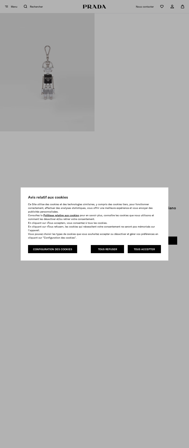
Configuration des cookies (52, 249)
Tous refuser (107, 249)
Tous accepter (144, 249)
